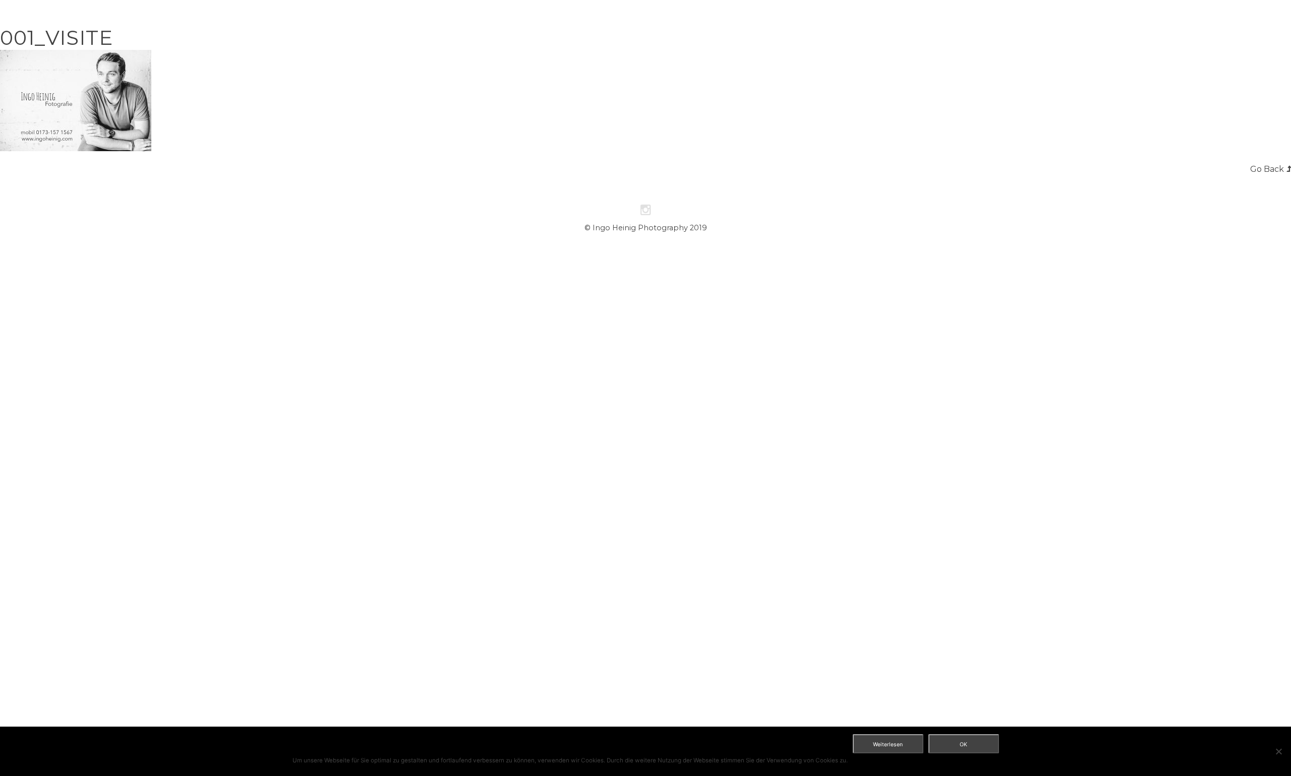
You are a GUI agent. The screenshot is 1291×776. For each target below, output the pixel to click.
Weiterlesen (888, 744)
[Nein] (1278, 751)
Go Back (1267, 169)
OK (963, 744)
